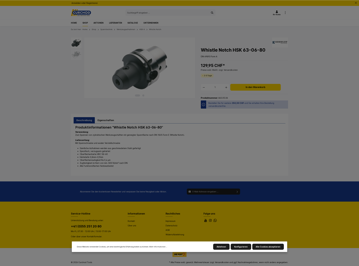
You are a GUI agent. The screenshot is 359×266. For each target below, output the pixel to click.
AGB (168, 230)
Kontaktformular (94, 236)
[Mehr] (285, 12)
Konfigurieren (241, 247)
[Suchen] (212, 12)
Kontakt (131, 221)
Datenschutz (171, 225)
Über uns (132, 225)
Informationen (136, 213)
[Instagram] (210, 221)
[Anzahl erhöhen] (226, 87)
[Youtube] (206, 221)
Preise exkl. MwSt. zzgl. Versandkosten (219, 70)
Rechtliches (173, 213)
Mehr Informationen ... (158, 247)
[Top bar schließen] (355, 2)
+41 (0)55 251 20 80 (86, 226)
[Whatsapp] (215, 221)
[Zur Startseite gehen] (81, 12)
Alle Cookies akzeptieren (268, 247)
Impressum (170, 221)
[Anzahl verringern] (204, 87)
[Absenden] (237, 192)
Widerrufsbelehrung (175, 234)
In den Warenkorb (255, 87)
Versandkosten (222, 262)
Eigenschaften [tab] (106, 120)
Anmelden (76, 3)
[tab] (84, 120)
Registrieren (92, 3)
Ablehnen (221, 247)
